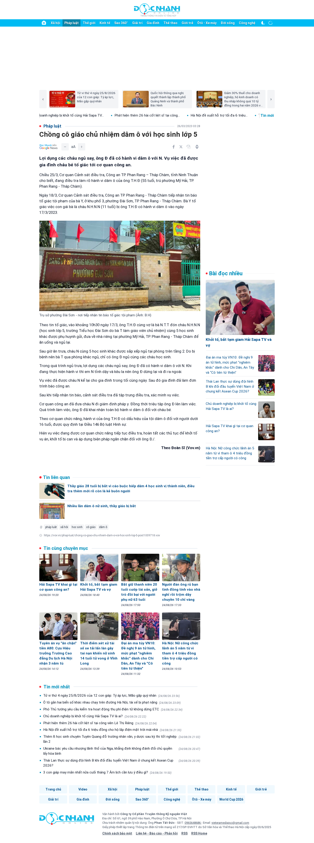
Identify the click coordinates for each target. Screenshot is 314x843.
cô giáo (90, 527)
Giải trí (137, 23)
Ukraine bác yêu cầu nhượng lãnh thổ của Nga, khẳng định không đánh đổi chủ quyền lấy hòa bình (121, 751)
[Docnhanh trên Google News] (48, 147)
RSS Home (199, 833)
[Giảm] (65, 146)
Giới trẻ (187, 23)
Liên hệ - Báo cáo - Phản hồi (157, 833)
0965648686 (193, 822)
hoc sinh (77, 527)
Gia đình (153, 23)
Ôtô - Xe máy (207, 23)
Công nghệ (247, 23)
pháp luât (51, 527)
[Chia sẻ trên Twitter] (181, 147)
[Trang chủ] (44, 23)
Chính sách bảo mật (117, 833)
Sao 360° (121, 23)
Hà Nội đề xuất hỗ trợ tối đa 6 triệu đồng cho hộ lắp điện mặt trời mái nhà (112, 730)
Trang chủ (53, 789)
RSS (184, 833)
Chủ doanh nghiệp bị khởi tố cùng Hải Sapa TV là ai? (94, 716)
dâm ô (103, 527)
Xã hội (55, 23)
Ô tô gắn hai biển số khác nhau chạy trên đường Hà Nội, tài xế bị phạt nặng (112, 702)
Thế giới (89, 23)
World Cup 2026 (231, 799)
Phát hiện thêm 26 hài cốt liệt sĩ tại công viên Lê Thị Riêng (100, 723)
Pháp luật (71, 23)
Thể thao (170, 23)
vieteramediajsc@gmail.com (230, 822)
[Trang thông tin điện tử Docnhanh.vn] (157, 10)
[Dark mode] (263, 23)
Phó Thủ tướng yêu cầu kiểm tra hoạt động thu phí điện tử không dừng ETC (113, 709)
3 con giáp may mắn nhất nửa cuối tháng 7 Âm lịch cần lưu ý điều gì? (107, 772)
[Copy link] (189, 147)
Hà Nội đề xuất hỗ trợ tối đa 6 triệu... (184, 115)
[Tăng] (81, 146)
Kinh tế (105, 23)
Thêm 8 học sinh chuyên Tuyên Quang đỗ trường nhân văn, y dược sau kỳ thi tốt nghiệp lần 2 (121, 739)
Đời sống (228, 23)
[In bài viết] (197, 147)
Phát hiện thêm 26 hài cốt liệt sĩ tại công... (112, 115)
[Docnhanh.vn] (66, 820)
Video (82, 789)
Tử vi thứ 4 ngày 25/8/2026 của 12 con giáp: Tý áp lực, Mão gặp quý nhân (111, 695)
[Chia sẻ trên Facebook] (173, 147)
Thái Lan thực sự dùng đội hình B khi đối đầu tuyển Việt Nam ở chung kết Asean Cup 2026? (121, 763)
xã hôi (64, 527)
